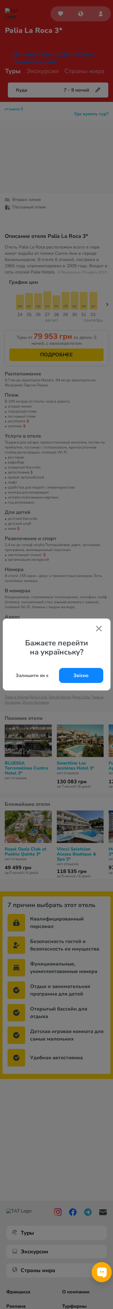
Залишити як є (32, 675)
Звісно (81, 675)
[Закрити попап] (99, 629)
